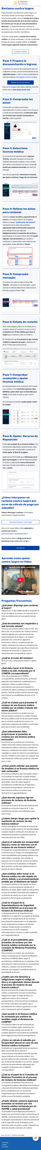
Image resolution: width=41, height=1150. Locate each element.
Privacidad (5, 1147)
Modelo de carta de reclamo (20, 82)
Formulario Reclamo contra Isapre (20, 522)
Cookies (4, 1144)
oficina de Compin (22, 541)
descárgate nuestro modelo (26, 77)
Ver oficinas (20, 548)
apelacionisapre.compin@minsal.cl (15, 534)
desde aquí (26, 90)
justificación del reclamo (25, 222)
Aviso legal (5, 1142)
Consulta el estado (20, 52)
